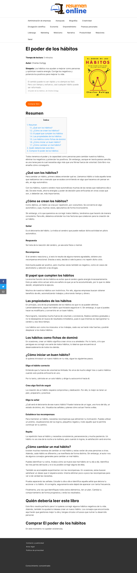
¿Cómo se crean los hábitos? (44, 130)
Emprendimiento (69, 27)
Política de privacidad (35, 550)
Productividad (85, 33)
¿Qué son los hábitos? (41, 128)
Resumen (32, 125)
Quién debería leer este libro (40, 148)
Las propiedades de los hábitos (45, 136)
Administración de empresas (39, 21)
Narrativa (71, 33)
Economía (54, 27)
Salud (30, 39)
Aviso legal (30, 547)
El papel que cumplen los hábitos (46, 133)
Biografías (73, 21)
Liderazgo (32, 33)
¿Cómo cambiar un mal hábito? (45, 145)
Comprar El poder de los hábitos (42, 151)
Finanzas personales (89, 27)
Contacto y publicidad (35, 543)
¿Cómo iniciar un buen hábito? (45, 142)
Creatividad (87, 21)
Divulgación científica (36, 27)
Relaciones (100, 33)
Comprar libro (33, 104)
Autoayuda (60, 21)
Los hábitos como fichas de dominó (48, 139)
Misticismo (58, 33)
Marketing (45, 33)
